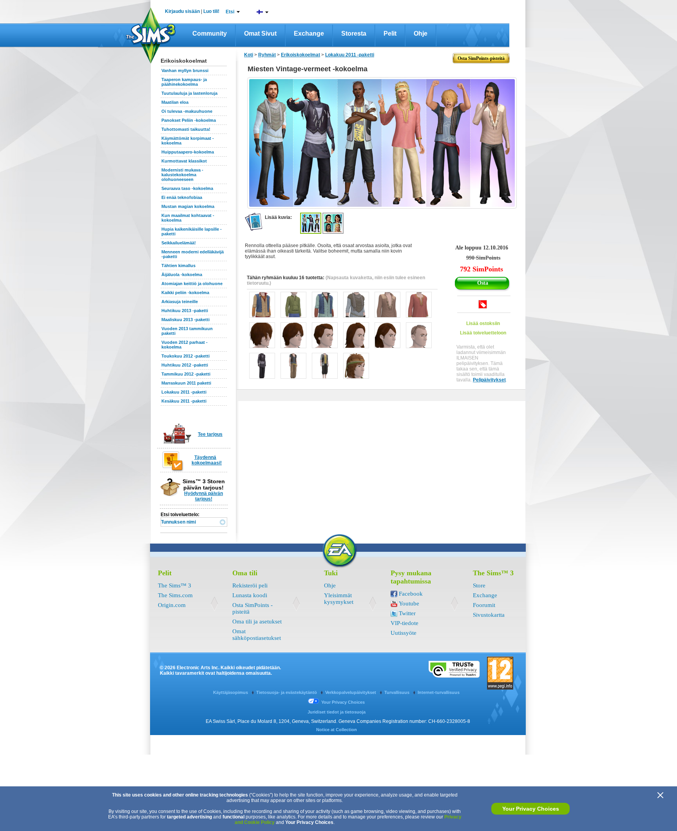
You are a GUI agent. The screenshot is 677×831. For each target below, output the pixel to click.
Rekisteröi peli (250, 585)
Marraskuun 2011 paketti (186, 383)
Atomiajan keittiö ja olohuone (192, 283)
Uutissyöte (403, 633)
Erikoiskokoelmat (300, 55)
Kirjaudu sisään (182, 11)
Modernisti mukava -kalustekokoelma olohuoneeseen (182, 175)
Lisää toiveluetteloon (483, 333)
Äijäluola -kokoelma (181, 274)
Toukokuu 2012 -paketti (185, 356)
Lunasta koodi (249, 595)
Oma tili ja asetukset (257, 621)
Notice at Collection (336, 729)
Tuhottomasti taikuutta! (185, 129)
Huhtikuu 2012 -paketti (184, 365)
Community (209, 33)
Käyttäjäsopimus (231, 692)
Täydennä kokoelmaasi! (207, 460)
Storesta (353, 33)
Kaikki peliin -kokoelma (185, 292)
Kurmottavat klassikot (184, 161)
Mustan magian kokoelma (187, 206)
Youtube (409, 603)
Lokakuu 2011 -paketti (183, 392)
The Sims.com (175, 595)
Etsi (230, 11)
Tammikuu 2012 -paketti (185, 374)
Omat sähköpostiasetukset (256, 634)
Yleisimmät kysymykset (338, 598)
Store (479, 585)
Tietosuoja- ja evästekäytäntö (287, 692)
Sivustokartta (489, 615)
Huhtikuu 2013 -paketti (184, 310)
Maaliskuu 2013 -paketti (185, 319)
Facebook (411, 594)
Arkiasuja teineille (179, 301)
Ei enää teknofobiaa (181, 197)
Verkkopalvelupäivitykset (351, 692)
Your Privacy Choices (530, 809)
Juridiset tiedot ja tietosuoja (337, 712)
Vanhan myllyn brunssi (184, 70)
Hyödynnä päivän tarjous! (203, 496)
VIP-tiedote (404, 623)
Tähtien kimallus (178, 265)
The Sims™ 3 (174, 585)
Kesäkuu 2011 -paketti (183, 401)
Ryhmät (267, 55)
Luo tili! (211, 11)
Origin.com (172, 605)
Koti (248, 55)
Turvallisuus (397, 692)
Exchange (309, 33)
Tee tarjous (210, 434)
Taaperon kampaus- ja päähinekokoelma (184, 82)
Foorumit (484, 605)
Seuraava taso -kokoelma (187, 188)
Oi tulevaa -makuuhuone (186, 111)
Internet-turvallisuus (439, 692)
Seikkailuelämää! (178, 242)
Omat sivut (260, 33)
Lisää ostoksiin (483, 323)
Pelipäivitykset (489, 380)
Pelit (390, 33)
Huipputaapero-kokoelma (187, 152)
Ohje (420, 33)
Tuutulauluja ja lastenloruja (189, 93)
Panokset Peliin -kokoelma (188, 120)
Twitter (407, 613)
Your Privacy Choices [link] (343, 702)
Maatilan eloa (174, 102)
